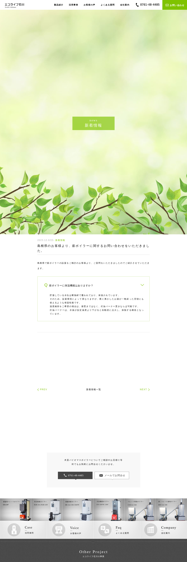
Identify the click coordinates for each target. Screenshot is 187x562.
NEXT (143, 389)
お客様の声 (89, 5)
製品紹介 (58, 5)
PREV (43, 389)
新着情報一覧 (93, 389)
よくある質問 (108, 5)
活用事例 (73, 5)
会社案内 (125, 5)
